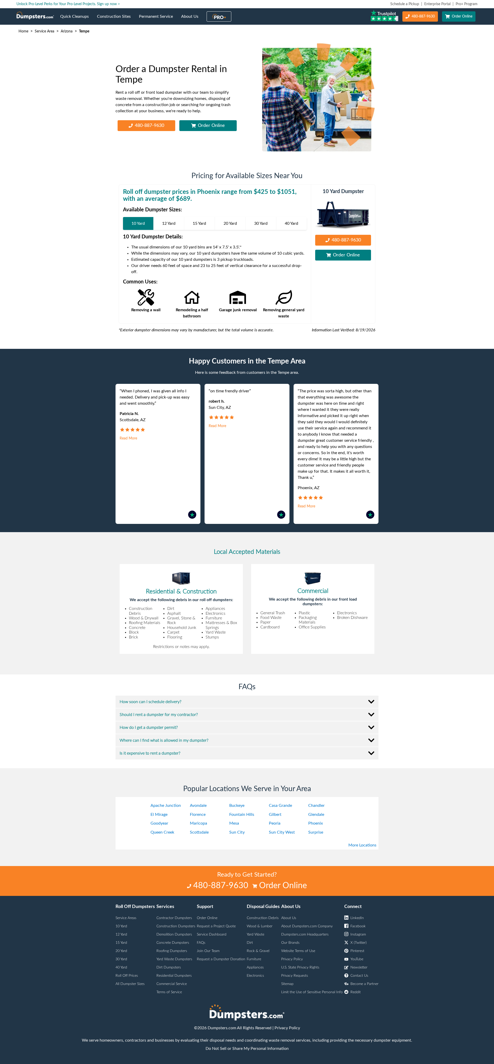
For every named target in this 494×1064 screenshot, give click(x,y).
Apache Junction (166, 805)
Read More (128, 438)
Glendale (316, 814)
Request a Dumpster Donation (221, 959)
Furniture (254, 959)
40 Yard (121, 967)
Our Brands (290, 943)
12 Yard (121, 934)
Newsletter (358, 967)
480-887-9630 (423, 16)
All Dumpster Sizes (130, 984)
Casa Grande (280, 805)
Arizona (67, 31)
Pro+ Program (467, 4)
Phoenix (315, 823)
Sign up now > (108, 4)
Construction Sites (116, 19)
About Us (191, 19)
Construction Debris (263, 918)
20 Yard (121, 951)
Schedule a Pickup (404, 4)
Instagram (358, 934)
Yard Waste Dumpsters (174, 959)
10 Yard (121, 926)
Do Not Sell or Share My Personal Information (247, 1048)
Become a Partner (364, 984)
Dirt (250, 943)
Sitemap (287, 984)
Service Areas (126, 918)
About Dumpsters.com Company (307, 926)
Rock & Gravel (258, 951)
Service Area (44, 31)
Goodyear (159, 823)
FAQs (201, 943)
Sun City (237, 832)
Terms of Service (169, 992)
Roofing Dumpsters (171, 951)
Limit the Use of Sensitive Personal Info (312, 992)
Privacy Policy (292, 959)
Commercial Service (171, 984)
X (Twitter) (358, 943)
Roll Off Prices (127, 976)
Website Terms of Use (298, 951)
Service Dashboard (211, 934)
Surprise (315, 832)
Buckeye (236, 805)
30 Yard (121, 959)
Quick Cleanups (76, 19)
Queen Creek (162, 832)
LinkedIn (357, 918)
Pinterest (357, 951)
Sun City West (282, 832)
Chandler (316, 805)
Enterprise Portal (437, 4)
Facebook (358, 926)
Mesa (234, 823)
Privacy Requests (294, 976)
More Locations (362, 845)
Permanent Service (158, 19)
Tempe (84, 31)
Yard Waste (255, 934)
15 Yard (121, 943)
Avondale (198, 805)
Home (23, 31)
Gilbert (275, 814)
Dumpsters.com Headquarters (305, 934)
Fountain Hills (241, 814)
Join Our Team (208, 951)
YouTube (356, 959)
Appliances (255, 967)
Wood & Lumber (259, 926)
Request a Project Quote (216, 926)
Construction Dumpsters (175, 926)
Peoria (274, 823)
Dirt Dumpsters (168, 967)
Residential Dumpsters (174, 976)
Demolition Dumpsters (174, 934)
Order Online (462, 16)
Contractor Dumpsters (174, 918)
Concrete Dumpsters (172, 943)
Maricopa (198, 823)
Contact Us (359, 976)
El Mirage (159, 814)
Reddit (355, 992)
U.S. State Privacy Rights (300, 967)
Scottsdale (199, 832)
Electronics (255, 976)
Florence (198, 814)
